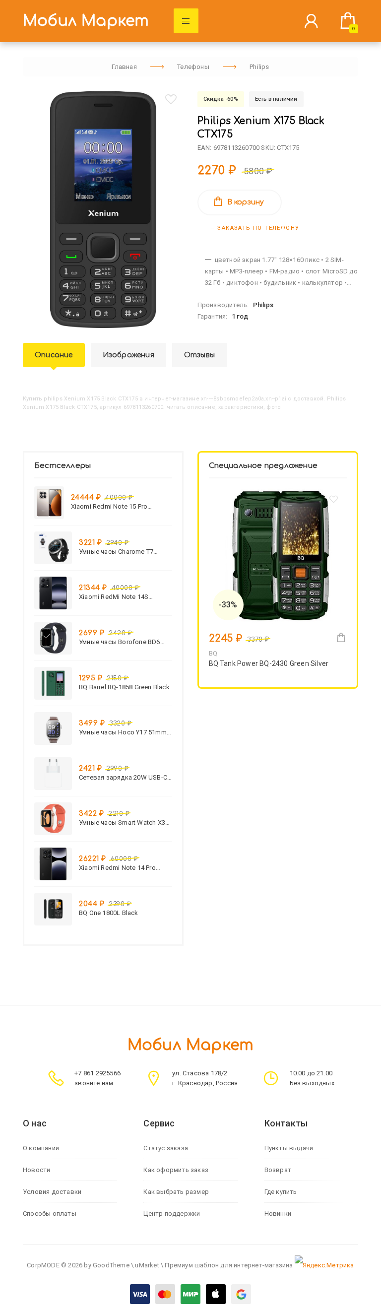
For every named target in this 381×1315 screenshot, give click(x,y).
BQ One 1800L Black (108, 913)
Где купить (280, 1191)
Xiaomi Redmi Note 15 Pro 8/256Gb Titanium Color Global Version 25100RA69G (116, 506)
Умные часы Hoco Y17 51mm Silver (123, 732)
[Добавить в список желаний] (171, 99)
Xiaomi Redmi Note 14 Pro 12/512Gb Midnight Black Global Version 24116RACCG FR (121, 867)
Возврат (277, 1170)
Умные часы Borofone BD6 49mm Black (119, 642)
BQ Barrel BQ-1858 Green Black (124, 687)
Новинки (277, 1213)
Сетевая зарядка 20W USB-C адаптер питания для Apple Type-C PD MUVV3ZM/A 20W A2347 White (123, 777)
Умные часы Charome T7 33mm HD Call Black (116, 551)
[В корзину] (341, 637)
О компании (41, 1148)
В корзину (245, 202)
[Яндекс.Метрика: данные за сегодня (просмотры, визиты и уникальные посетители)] (324, 1265)
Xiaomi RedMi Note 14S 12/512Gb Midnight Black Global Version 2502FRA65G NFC (120, 596)
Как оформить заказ (175, 1170)
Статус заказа (165, 1148)
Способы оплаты (49, 1213)
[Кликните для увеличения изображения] (103, 209)
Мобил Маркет (86, 21)
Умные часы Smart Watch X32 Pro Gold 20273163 (124, 822)
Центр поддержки (171, 1213)
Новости (36, 1170)
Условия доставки (52, 1191)
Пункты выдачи (289, 1148)
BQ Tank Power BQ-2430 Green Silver (269, 663)
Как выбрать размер (176, 1191)
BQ (213, 653)
